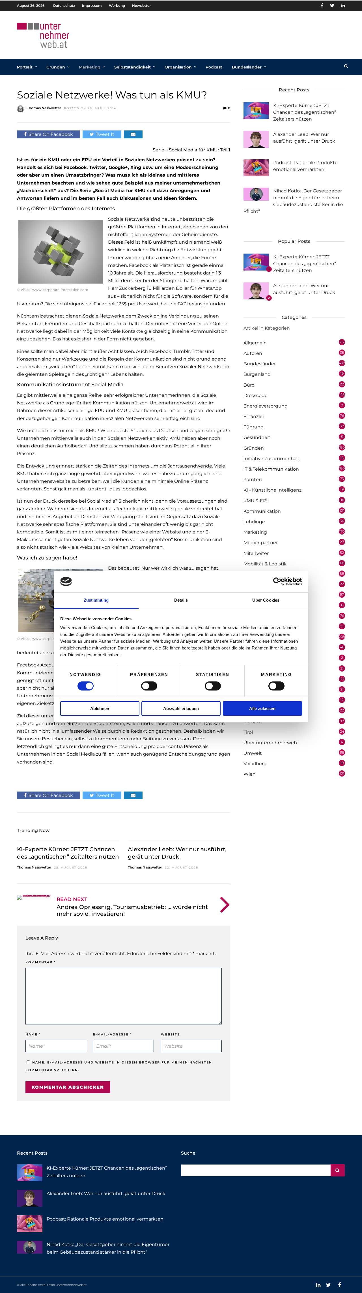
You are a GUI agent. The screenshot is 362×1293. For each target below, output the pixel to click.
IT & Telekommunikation (271, 469)
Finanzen (254, 416)
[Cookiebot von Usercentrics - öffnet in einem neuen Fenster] (277, 581)
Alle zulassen (262, 708)
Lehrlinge (254, 521)
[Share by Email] (133, 134)
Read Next (72, 899)
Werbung (117, 5)
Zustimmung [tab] (96, 600)
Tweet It (105, 134)
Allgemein (255, 343)
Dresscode (256, 395)
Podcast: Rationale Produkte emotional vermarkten (105, 1219)
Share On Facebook (51, 134)
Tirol (248, 732)
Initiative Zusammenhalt (271, 458)
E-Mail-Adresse (112, 1034)
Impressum (92, 5)
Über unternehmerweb (270, 742)
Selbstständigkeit (132, 67)
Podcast (214, 67)
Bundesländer (247, 67)
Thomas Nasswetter (44, 108)
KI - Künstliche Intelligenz (272, 490)
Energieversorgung (266, 406)
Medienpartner (261, 542)
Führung (254, 427)
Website (170, 1034)
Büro (249, 385)
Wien (250, 774)
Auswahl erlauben (181, 708)
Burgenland (257, 374)
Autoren (253, 353)
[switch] (149, 686)
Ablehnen (99, 708)
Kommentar (40, 962)
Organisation (178, 67)
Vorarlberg (255, 763)
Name (33, 1034)
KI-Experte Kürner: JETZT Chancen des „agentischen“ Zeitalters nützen (304, 112)
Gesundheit (257, 437)
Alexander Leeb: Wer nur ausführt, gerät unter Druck (106, 1193)
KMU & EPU (257, 500)
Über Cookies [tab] (265, 600)
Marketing (89, 67)
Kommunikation (262, 511)
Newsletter (141, 5)
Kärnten (253, 479)
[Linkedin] (343, 5)
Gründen (55, 67)
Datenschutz (64, 5)
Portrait (25, 67)
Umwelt (253, 753)
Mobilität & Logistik (265, 564)
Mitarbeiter (256, 553)
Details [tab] (181, 600)
